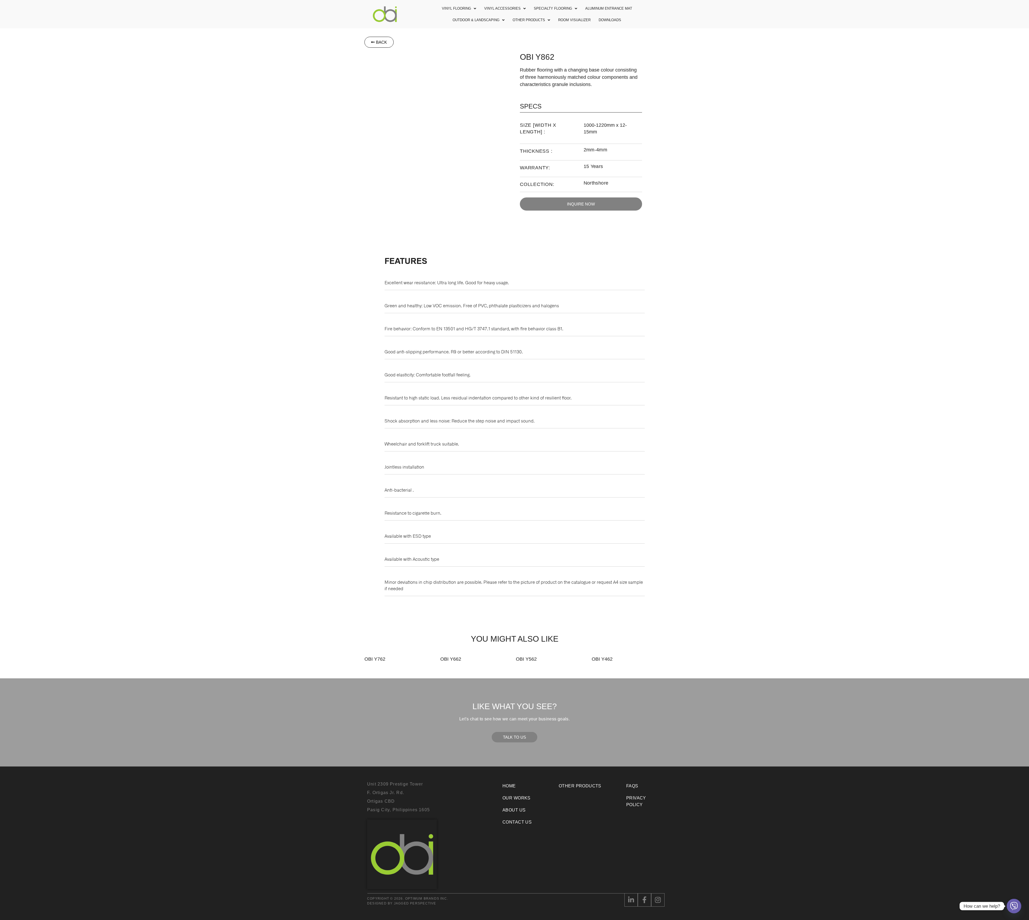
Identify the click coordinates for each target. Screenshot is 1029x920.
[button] (459, 8)
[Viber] (1014, 906)
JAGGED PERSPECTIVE (415, 903)
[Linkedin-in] (631, 900)
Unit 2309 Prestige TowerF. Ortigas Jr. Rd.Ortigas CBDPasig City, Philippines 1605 (398, 797)
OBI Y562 (526, 659)
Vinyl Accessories (502, 8)
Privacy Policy (636, 801)
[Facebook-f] (644, 900)
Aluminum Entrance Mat (608, 8)
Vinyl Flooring (456, 8)
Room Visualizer (574, 20)
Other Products (529, 20)
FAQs (632, 786)
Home (509, 786)
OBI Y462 (602, 659)
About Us (513, 810)
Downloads (610, 20)
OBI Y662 (450, 659)
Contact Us (517, 822)
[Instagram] (658, 900)
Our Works (516, 798)
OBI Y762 (374, 659)
